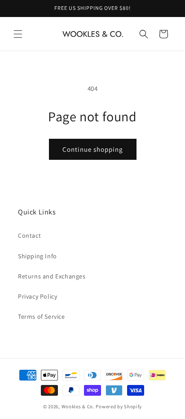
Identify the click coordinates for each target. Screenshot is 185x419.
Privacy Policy (37, 296)
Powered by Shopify (119, 406)
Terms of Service (41, 316)
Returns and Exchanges (52, 276)
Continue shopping (92, 149)
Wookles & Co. (78, 406)
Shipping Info (37, 256)
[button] (18, 34)
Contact (29, 235)
